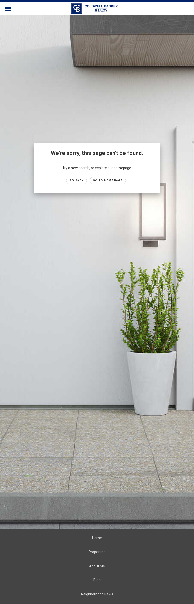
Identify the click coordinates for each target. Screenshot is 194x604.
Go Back (76, 180)
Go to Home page (108, 180)
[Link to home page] (97, 8)
